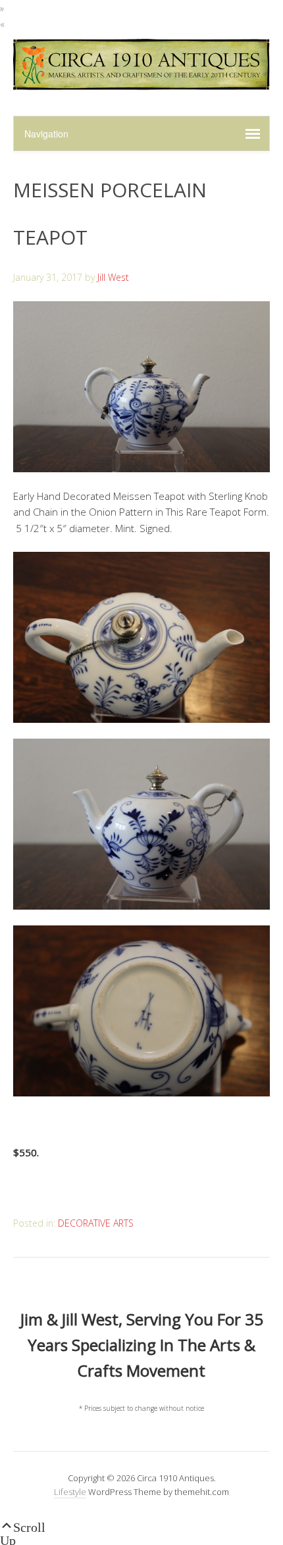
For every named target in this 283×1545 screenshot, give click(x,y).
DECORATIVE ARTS (96, 1223)
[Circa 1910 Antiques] (141, 82)
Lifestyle (70, 1492)
